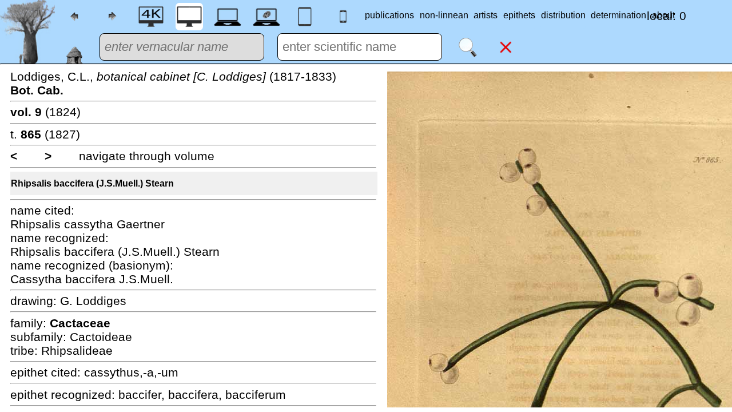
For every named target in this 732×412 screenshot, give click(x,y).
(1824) (45, 111)
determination (618, 15)
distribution (563, 15)
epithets (519, 15)
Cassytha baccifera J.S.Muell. (91, 279)
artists (486, 15)
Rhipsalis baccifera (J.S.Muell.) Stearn (92, 183)
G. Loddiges (93, 300)
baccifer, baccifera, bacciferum (202, 394)
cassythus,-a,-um (131, 372)
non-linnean (444, 15)
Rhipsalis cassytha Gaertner (87, 224)
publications (389, 15)
